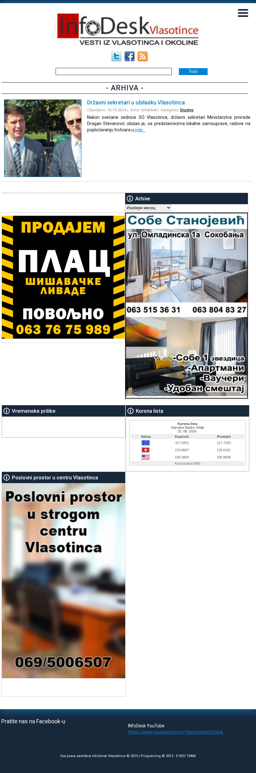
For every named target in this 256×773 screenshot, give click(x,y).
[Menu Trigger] (243, 12)
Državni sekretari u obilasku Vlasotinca (136, 102)
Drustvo (187, 110)
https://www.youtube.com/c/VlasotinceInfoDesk (175, 732)
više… (139, 129)
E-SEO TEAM (186, 756)
